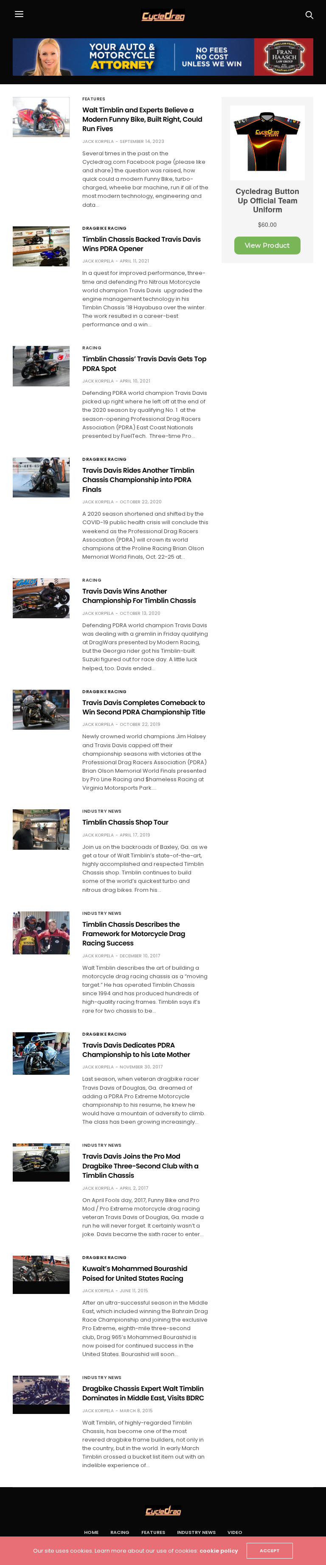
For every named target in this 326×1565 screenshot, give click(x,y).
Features (93, 99)
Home (91, 1532)
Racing (91, 348)
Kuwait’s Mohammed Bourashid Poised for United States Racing (134, 1273)
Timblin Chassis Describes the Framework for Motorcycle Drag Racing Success (133, 934)
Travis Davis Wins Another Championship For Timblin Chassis (139, 595)
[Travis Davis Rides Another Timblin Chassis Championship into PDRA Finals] (41, 477)
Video (235, 1532)
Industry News (102, 811)
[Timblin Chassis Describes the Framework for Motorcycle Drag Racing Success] (41, 932)
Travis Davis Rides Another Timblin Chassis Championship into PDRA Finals (138, 480)
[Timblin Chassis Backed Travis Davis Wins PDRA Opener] (41, 246)
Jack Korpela (98, 141)
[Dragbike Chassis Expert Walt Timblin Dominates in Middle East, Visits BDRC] (41, 1390)
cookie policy (219, 1551)
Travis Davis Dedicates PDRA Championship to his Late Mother (136, 1050)
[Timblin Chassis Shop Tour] (41, 829)
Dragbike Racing (104, 228)
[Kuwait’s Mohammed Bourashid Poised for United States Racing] (41, 1268)
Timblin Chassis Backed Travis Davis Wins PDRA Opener (141, 244)
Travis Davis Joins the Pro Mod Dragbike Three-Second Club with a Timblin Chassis (140, 1165)
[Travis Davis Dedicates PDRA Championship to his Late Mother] (41, 1053)
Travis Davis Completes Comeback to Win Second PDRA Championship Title (143, 707)
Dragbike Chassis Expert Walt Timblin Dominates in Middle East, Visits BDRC (143, 1393)
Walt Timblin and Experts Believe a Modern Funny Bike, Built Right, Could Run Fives (142, 119)
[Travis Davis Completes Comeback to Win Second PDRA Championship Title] (41, 710)
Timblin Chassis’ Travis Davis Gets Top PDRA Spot (144, 363)
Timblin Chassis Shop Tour (125, 822)
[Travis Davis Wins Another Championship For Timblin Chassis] (41, 598)
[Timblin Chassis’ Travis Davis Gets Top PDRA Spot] (41, 366)
